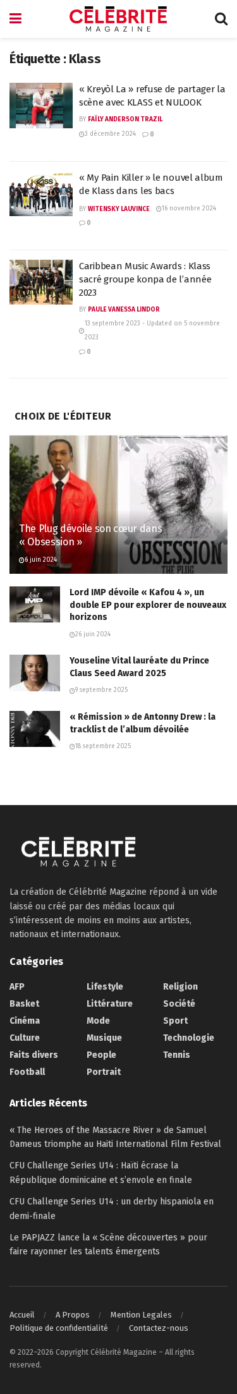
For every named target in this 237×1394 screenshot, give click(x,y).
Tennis (176, 1055)
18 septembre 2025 (103, 746)
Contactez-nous (158, 1328)
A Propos (73, 1314)
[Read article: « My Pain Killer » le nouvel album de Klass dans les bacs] (41, 194)
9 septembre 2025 (101, 690)
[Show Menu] (15, 19)
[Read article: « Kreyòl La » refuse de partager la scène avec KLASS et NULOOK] (41, 105)
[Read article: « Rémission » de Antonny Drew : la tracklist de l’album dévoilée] (34, 729)
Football (27, 1072)
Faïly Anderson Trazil (125, 119)
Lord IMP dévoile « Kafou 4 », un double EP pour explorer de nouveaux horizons (148, 604)
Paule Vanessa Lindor (124, 309)
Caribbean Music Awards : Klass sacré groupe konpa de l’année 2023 (145, 279)
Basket (24, 1003)
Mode (98, 1020)
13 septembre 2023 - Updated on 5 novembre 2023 (152, 330)
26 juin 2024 (93, 634)
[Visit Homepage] (118, 19)
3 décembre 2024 (110, 134)
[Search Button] (221, 19)
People (101, 1055)
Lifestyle (105, 986)
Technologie (188, 1038)
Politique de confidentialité (58, 1328)
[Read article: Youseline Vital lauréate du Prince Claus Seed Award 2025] (34, 673)
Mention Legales (141, 1314)
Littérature (110, 1003)
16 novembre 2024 (189, 208)
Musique (104, 1038)
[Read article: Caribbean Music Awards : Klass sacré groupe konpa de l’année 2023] (41, 282)
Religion (180, 986)
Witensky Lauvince (119, 209)
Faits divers (33, 1055)
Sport (175, 1020)
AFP (17, 986)
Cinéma (24, 1020)
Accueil (22, 1314)
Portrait (104, 1072)
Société (179, 1003)
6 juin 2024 (41, 560)
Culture (24, 1038)
